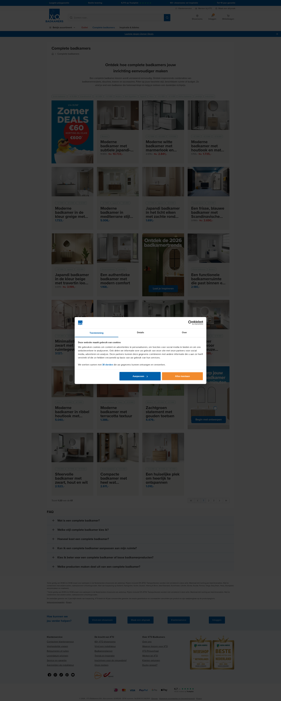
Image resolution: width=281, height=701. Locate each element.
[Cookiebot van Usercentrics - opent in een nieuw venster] (190, 322)
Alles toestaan (182, 376)
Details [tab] (140, 332)
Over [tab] (184, 332)
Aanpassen (138, 376)
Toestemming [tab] (96, 332)
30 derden (107, 364)
